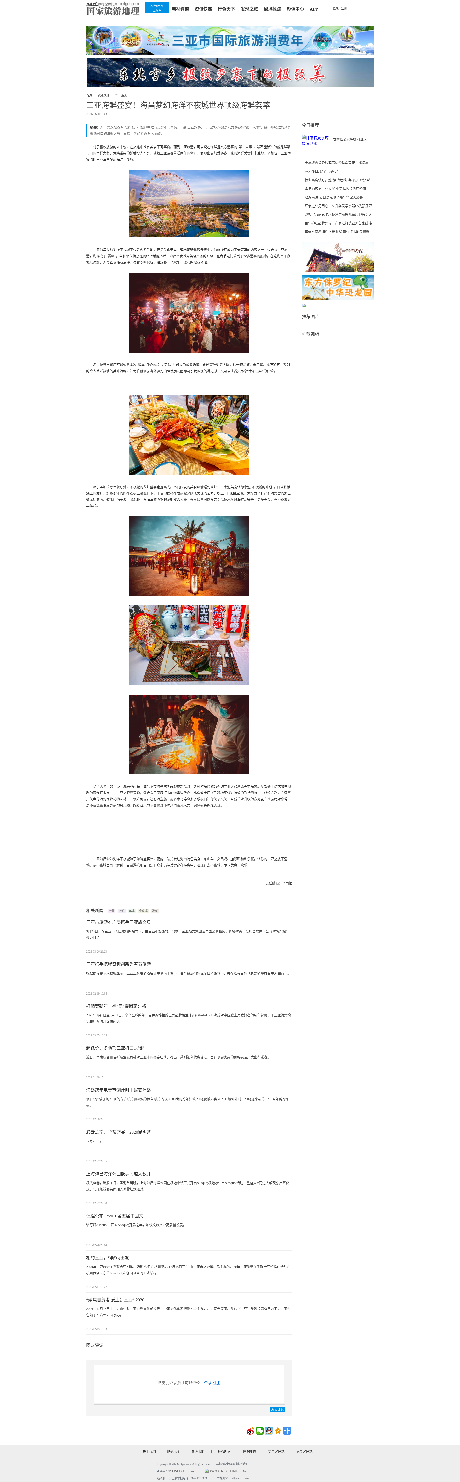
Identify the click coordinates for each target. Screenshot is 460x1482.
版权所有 (224, 1451)
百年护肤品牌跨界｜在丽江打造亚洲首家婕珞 (338, 223)
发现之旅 (249, 9)
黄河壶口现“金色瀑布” (321, 171)
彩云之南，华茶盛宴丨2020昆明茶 (118, 1132)
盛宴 (155, 910)
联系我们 (174, 1451)
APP (314, 9)
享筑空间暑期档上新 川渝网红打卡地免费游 (337, 232)
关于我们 (149, 1451)
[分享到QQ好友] (269, 1431)
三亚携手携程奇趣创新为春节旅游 (118, 964)
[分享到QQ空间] (278, 1431)
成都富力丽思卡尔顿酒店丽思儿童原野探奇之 (338, 214)
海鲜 (122, 910)
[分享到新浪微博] (250, 1431)
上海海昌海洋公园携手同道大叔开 (118, 1174)
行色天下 (226, 9)
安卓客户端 (276, 1451)
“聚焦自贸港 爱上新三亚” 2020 (115, 1299)
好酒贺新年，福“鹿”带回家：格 (116, 1006)
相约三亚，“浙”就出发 (107, 1258)
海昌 (112, 910)
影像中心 (295, 9)
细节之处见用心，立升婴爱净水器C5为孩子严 (338, 206)
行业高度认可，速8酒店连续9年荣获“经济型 (337, 180)
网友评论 (95, 1345)
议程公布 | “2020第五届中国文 (114, 1216)
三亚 (132, 910)
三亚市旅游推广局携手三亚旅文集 (118, 922)
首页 (89, 95)
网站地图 (250, 1451)
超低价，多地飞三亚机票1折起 (115, 1048)
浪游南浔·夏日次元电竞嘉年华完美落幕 (334, 197)
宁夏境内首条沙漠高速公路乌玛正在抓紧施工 (338, 163)
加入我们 (198, 1451)
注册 (344, 8)
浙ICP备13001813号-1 (182, 1471)
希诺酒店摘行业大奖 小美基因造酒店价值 (335, 189)
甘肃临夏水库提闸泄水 (350, 139)
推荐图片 (310, 316)
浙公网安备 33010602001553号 (228, 1471)
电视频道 (180, 9)
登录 (336, 8)
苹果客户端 (304, 1451)
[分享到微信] (260, 1431)
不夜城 (143, 910)
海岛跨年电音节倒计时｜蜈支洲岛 (118, 1090)
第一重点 (121, 95)
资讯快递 (203, 9)
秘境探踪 (272, 9)
